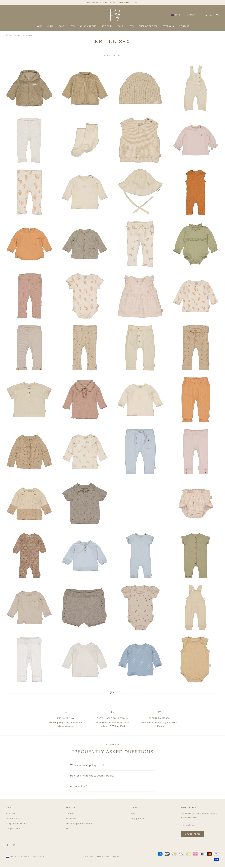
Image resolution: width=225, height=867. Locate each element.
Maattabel (71, 818)
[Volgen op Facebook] (7, 845)
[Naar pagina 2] (114, 691)
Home (39, 26)
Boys (61, 26)
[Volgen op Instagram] (14, 845)
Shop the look (13, 828)
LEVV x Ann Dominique (83, 26)
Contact (184, 26)
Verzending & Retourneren (79, 823)
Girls (50, 26)
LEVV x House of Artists (143, 26)
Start (8, 35)
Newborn (107, 26)
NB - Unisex (27, 35)
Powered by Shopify (111, 856)
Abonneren (192, 834)
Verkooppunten (14, 818)
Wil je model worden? (17, 823)
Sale (120, 26)
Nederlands (192, 15)
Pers (132, 813)
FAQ (68, 828)
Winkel (17, 35)
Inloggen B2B (137, 818)
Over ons (168, 26)
